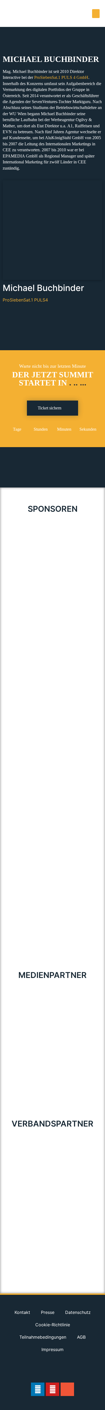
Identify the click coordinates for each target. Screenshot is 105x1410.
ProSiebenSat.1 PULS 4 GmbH (61, 77)
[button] (96, 13)
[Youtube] (52, 1389)
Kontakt (22, 1312)
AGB (81, 1337)
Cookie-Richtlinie (52, 1324)
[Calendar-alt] (67, 1389)
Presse (47, 1312)
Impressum (52, 1349)
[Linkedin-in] (37, 1389)
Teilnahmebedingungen (42, 1337)
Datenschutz (78, 1312)
